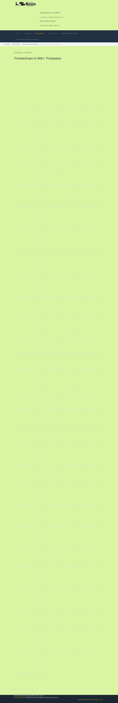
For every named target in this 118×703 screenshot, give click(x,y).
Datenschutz (89, 699)
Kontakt (96, 699)
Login (101, 699)
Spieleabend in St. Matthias (50, 13)
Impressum (80, 699)
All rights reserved (19, 697)
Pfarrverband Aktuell (47, 21)
